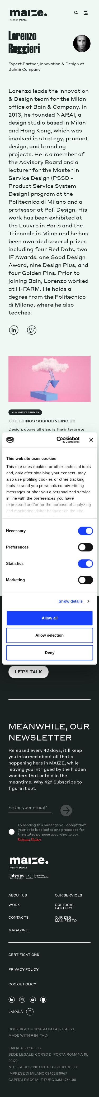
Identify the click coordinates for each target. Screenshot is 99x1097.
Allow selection (49, 635)
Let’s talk (28, 671)
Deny (49, 652)
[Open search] (76, 12)
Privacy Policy (29, 839)
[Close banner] (91, 440)
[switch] (85, 547)
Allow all (50, 618)
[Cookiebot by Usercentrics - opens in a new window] (59, 439)
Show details (71, 601)
